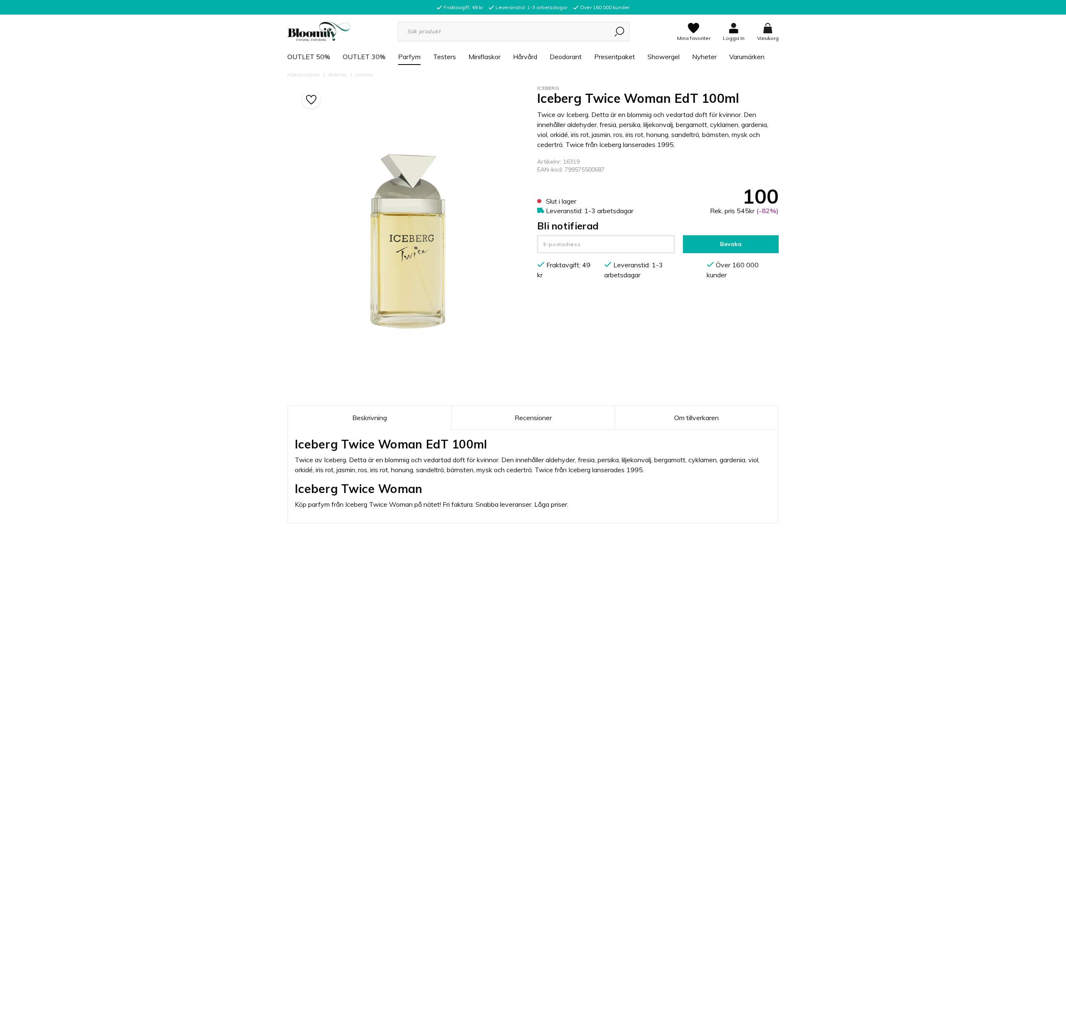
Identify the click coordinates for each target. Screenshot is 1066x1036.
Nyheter (704, 56)
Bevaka (731, 244)
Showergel (664, 56)
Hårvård (525, 56)
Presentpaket (614, 56)
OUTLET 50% (308, 56)
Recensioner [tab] (533, 417)
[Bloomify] (318, 31)
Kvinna (365, 75)
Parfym (409, 56)
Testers (444, 56)
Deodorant (566, 56)
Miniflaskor (484, 56)
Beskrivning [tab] (369, 417)
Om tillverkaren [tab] (696, 417)
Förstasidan (303, 75)
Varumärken (747, 56)
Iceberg (548, 88)
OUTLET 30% (364, 56)
